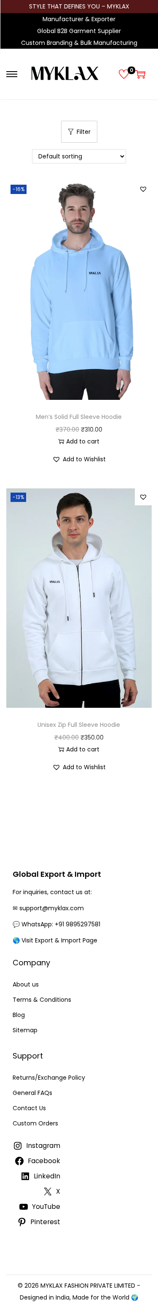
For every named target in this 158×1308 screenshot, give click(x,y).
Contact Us (29, 1108)
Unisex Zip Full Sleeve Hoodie (78, 725)
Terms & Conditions (42, 999)
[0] (124, 74)
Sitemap (25, 1030)
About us (26, 984)
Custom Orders (35, 1123)
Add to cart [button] (82, 441)
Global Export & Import (57, 874)
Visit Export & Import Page (59, 940)
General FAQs (32, 1093)
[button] (143, 188)
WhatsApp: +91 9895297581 (60, 924)
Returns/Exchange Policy (49, 1077)
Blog (19, 1015)
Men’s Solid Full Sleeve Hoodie (79, 417)
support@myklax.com (51, 908)
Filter (84, 131)
